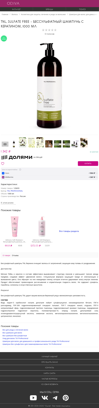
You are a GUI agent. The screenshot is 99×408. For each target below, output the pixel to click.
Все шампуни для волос (12, 333)
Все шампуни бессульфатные (15, 335)
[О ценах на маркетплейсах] (20, 170)
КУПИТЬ (88, 163)
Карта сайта (49, 373)
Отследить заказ (49, 362)
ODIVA (13, 3)
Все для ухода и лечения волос (15, 330)
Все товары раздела (69, 231)
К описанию (7, 202)
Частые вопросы (49, 379)
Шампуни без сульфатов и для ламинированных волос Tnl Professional (32, 344)
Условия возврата (49, 384)
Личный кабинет (49, 356)
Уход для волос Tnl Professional (15, 338)
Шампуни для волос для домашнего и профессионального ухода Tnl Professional (36, 341)
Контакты (49, 368)
